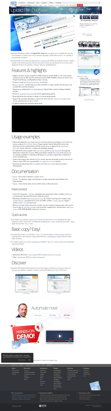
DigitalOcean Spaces (27, 101)
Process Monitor (57, 386)
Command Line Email (29, 374)
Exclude (15, 179)
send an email (51, 164)
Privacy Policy (87, 374)
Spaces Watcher (57, 383)
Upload (15, 177)
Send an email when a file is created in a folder (51, 401)
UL (26, 224)
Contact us (86, 370)
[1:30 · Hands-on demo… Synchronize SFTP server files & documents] (59, 336)
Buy (38, 3)
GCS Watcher (57, 381)
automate (14, 270)
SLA (85, 376)
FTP (41, 99)
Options (15, 184)
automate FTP (45, 61)
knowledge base (46, 222)
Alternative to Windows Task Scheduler (21, 399)
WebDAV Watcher (58, 377)
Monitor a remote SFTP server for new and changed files (25, 397)
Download (31, 3)
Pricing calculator (72, 374)
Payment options (72, 376)
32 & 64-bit (26, 377)
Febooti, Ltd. (13, 4)
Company (58, 3)
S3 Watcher (56, 379)
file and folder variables (29, 207)
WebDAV (50, 99)
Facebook (45, 406)
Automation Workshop (25, 5)
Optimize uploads (18, 85)
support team (53, 360)
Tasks (41, 377)
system (56, 201)
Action (43, 365)
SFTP (45, 99)
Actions (45, 5)
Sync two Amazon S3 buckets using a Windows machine (53, 397)
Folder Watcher (57, 372)
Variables (31, 194)
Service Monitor (57, 385)
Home (13, 368)
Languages (14, 372)
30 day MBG (67, 317)
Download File (27, 63)
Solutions (22, 3)
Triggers (41, 5)
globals (20, 203)
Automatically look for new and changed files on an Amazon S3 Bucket (29, 395)
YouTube (40, 406)
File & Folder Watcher (31, 144)
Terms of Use (15, 370)
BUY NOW (79, 5)
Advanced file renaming (84, 397)
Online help (35, 5)
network (61, 201)
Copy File (61, 234)
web (24, 203)
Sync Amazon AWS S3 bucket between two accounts (45, 255)
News (51, 3)
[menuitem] (22, 3)
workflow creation (27, 219)
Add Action (61, 222)
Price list (70, 377)
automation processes (37, 199)
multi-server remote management (29, 242)
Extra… (55, 388)
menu (53, 222)
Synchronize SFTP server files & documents (31, 257)
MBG (69, 379)
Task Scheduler (57, 370)
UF (31, 224)
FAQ (67, 5)
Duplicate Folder (56, 236)
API (41, 379)
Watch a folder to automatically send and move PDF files (53, 399)
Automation (43, 368)
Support (44, 3)
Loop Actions (40, 151)
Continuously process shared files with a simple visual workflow (55, 395)
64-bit (25, 379)
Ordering (70, 368)
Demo (41, 385)
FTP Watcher (57, 374)
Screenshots (51, 5)
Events (70, 194)
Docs (38, 365)
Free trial (26, 370)
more (86, 76)
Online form (86, 372)
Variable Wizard (55, 151)
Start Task (56, 153)
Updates (26, 376)
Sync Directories (40, 63)
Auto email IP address (84, 399)
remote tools (63, 242)
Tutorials (57, 5)
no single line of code (46, 161)
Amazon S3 (57, 99)
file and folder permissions (25, 94)
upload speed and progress (31, 82)
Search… (99, 3)
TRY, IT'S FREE (72, 5)
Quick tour (62, 5)
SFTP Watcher (57, 376)
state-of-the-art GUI (57, 270)
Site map (14, 374)
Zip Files (38, 159)
